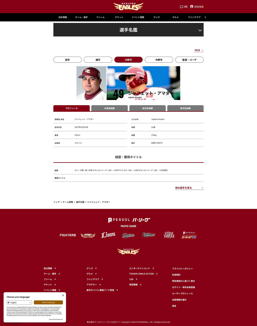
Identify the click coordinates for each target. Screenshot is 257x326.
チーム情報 (68, 201)
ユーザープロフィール (182, 293)
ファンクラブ (194, 17)
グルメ (175, 17)
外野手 (159, 59)
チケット (119, 17)
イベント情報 (138, 17)
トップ (56, 201)
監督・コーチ (189, 59)
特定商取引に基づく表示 (183, 280)
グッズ (156, 17)
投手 (67, 59)
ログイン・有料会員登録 (183, 287)
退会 (174, 305)
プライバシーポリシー (182, 268)
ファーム (100, 17)
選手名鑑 (80, 201)
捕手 (98, 59)
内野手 (128, 59)
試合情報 (63, 17)
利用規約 (176, 274)
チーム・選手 (81, 17)
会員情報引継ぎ (179, 299)
